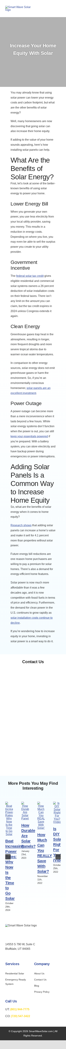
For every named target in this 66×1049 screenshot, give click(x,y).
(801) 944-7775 (19, 1009)
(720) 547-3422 (20, 1016)
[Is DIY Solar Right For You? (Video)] (57, 803)
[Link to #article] (33, 64)
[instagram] (13, 935)
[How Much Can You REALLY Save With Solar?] (41, 803)
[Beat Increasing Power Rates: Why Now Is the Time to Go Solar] (9, 803)
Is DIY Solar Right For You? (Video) (59, 844)
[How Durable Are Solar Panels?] (25, 803)
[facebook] (7, 935)
